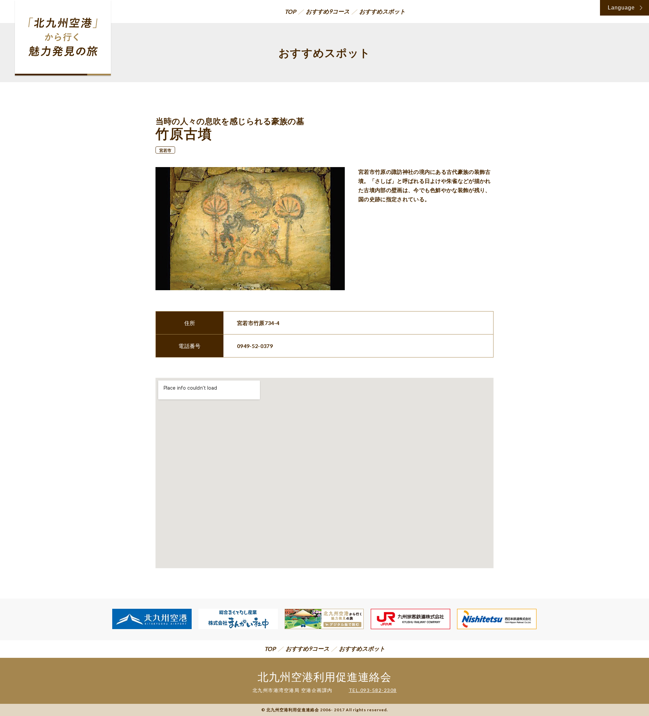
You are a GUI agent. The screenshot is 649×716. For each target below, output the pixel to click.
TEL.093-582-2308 (373, 690)
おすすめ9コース (328, 11)
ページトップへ (628, 689)
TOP (290, 11)
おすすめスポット (382, 11)
